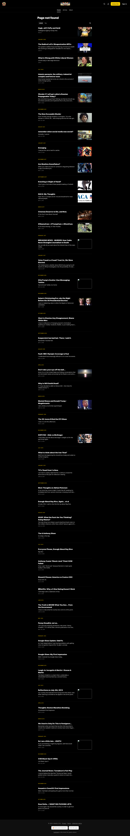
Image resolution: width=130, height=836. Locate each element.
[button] (59, 10)
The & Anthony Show (47, 533)
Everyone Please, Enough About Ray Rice (55, 549)
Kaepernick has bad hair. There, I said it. (54, 338)
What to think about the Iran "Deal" (52, 453)
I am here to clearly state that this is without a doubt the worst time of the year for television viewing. (55, 473)
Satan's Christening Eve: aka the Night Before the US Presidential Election (54, 299)
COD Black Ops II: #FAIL (48, 759)
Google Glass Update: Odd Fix (50, 641)
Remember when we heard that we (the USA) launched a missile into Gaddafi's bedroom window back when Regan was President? (55, 727)
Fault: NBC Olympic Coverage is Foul (53, 354)
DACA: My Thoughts (46, 194)
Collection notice (77, 823)
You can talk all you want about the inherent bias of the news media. (56, 246)
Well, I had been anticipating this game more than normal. (56, 791)
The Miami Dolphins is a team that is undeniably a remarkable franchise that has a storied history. (53, 676)
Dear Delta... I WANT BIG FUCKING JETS (54, 804)
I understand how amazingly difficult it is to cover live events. (56, 356)
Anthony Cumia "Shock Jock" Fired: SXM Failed (55, 562)
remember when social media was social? (55, 132)
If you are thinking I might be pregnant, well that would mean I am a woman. (55, 744)
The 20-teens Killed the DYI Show (52, 419)
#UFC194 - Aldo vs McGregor (50, 435)
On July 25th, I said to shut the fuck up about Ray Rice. (54, 504)
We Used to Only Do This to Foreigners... (55, 724)
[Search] (104, 4)
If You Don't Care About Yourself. (48, 214)
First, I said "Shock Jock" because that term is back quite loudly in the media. (55, 567)
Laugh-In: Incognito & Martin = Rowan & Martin (54, 671)
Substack (56, 832)
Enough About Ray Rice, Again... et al (53, 502)
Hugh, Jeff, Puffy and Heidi (49, 28)
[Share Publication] (108, 4)
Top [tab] (46, 23)
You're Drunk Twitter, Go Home (47, 285)
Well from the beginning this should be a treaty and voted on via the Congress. (56, 456)
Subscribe (115, 4)
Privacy (64, 823)
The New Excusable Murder (49, 114)
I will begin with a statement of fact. (49, 591)
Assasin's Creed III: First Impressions (53, 788)
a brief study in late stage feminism (49, 60)
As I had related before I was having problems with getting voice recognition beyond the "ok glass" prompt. (56, 644)
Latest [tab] (41, 23)
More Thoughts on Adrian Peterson (52, 488)
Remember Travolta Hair (45, 340)
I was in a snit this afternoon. (47, 422)
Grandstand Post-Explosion (46, 710)
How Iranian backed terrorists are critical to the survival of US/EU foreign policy (55, 80)
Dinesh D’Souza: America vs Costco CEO (55, 577)
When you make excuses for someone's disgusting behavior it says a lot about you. (56, 167)
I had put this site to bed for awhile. (49, 150)
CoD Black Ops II (43, 761)
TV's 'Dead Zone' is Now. (48, 470)
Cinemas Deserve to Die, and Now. (52, 212)
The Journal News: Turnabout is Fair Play (55, 771)
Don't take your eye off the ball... (52, 370)
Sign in (124, 4)
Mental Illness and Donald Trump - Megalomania (52, 402)
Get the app (73, 828)
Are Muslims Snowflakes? (49, 164)
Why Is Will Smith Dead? (48, 383)
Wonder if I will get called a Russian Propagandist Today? (53, 95)
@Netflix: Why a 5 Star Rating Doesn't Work (56, 589)
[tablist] (43, 23)
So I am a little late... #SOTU (49, 741)
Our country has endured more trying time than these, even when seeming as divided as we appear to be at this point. (56, 693)
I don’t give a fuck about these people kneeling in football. (55, 184)
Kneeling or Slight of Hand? (49, 182)
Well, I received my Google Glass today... (50, 657)
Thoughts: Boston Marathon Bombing (54, 708)
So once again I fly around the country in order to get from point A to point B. (56, 807)
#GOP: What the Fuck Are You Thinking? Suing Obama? (55, 518)
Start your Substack (60, 828)
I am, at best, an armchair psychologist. (50, 406)
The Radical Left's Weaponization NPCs (54, 44)
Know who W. (42, 580)
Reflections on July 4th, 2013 (50, 690)
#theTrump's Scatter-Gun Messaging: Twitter (54, 281)
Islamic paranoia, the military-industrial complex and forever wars (55, 75)
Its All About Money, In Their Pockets (49, 226)
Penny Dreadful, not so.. (48, 623)
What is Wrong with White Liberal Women (55, 58)
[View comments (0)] (51, 35)
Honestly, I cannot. (43, 134)
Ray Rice (40, 552)
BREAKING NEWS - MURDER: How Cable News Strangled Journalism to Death (55, 241)
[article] (65, 31)
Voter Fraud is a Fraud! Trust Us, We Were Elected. (55, 261)
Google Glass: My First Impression (52, 654)
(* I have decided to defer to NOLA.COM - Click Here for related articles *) (55, 387)
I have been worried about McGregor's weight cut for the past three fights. (55, 438)
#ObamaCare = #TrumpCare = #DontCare (55, 224)
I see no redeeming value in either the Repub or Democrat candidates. (55, 304)
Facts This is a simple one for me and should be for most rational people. (55, 197)
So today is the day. (44, 536)
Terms (69, 823)
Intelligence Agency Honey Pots (47, 30)
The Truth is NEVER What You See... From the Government (55, 606)
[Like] (39, 35)
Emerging (42, 148)
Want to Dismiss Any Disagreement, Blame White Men (56, 319)
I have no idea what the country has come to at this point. (55, 610)
